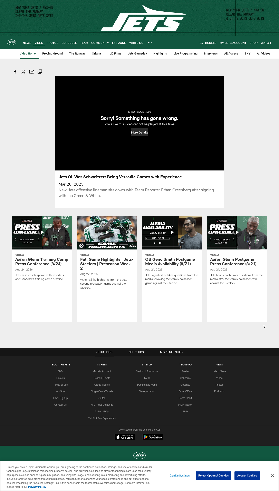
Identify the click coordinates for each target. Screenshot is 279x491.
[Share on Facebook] (15, 74)
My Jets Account (102, 371)
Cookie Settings (180, 475)
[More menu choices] (150, 42)
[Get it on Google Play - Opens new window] (153, 439)
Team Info (185, 364)
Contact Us (60, 404)
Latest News (219, 371)
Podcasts (219, 391)
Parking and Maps (147, 384)
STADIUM (147, 364)
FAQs (60, 371)
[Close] (272, 475)
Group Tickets (102, 384)
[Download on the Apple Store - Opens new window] (125, 437)
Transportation (147, 391)
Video (219, 377)
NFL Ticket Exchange (102, 404)
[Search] (201, 42)
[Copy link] (40, 72)
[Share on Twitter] (23, 74)
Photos (219, 384)
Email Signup (60, 397)
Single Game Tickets (102, 391)
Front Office (185, 391)
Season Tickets (102, 377)
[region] (139, 476)
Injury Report (185, 404)
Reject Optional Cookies (213, 475)
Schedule (185, 377)
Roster (185, 371)
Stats (185, 411)
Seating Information (147, 371)
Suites (101, 397)
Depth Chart (185, 397)
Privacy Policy (37, 486)
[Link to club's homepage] (11, 42)
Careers (60, 377)
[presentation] (265, 327)
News (219, 364)
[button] (139, 132)
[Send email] (31, 74)
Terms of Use (60, 384)
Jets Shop (60, 391)
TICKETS (102, 364)
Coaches (185, 384)
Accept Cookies (247, 475)
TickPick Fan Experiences (102, 418)
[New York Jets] (139, 456)
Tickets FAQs (102, 411)
